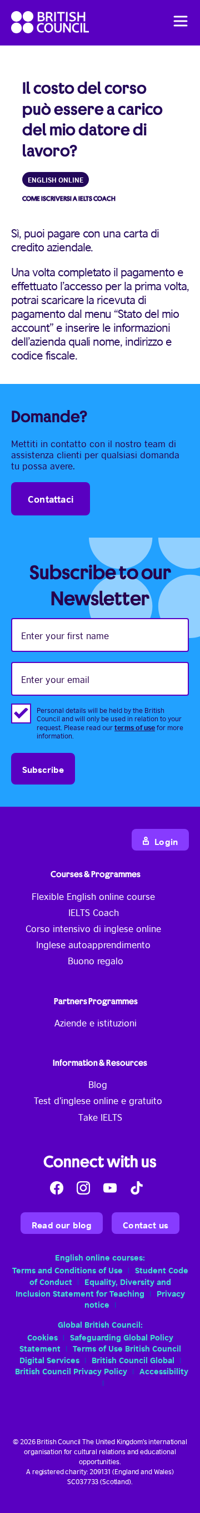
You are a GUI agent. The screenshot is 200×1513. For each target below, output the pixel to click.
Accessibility (163, 1370)
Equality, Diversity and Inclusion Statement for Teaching (93, 1287)
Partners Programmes (96, 1001)
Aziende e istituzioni (95, 1022)
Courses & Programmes (96, 874)
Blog (97, 1084)
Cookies (42, 1336)
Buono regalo (95, 960)
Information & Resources (100, 1062)
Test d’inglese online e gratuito (98, 1100)
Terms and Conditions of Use (67, 1269)
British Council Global (133, 1359)
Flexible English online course (93, 896)
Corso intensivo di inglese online (93, 928)
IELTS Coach (93, 912)
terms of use (134, 727)
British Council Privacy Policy (71, 1370)
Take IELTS (100, 1117)
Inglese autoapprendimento (93, 944)
